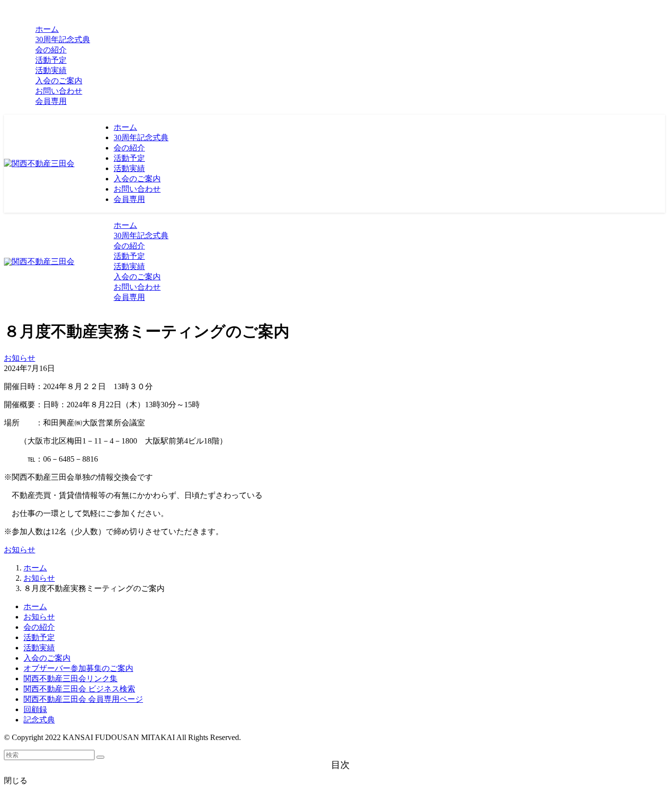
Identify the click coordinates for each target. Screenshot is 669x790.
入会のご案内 (47, 658)
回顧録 (35, 709)
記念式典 (39, 720)
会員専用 (51, 101)
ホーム (35, 606)
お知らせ (19, 358)
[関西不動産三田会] (39, 163)
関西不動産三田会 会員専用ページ (83, 699)
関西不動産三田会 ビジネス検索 (79, 689)
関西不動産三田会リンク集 (71, 678)
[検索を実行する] (100, 757)
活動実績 (39, 647)
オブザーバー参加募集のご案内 (78, 668)
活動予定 (39, 637)
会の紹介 (39, 627)
